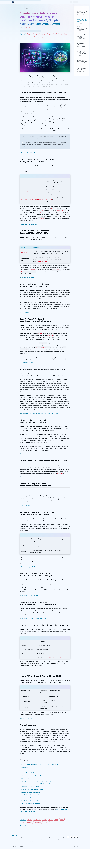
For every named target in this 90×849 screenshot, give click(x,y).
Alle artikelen (31, 837)
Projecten (49, 1)
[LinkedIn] (74, 837)
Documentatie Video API (27, 362)
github (60, 34)
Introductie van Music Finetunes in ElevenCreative (34, 618)
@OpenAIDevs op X (26, 778)
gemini (55, 34)
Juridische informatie (74, 846)
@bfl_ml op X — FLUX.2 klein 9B (29, 800)
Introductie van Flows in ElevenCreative (31, 595)
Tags (54, 1)
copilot (66, 34)
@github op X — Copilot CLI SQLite (30, 786)
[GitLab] (71, 837)
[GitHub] (68, 837)
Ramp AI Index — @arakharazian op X (31, 773)
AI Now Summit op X (26, 718)
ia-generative (31, 37)
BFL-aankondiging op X (27, 669)
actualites (39, 37)
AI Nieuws (43, 1)
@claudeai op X (25, 146)
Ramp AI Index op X (26, 312)
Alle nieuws (41, 837)
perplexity (22, 37)
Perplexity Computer (26, 505)
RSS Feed (31, 841)
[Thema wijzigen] (71, 2)
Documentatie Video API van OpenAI (31, 775)
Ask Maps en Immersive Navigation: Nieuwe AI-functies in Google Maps (40, 413)
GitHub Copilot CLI (26, 477)
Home (31, 1)
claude (29, 34)
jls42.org (14, 835)
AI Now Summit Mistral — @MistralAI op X (32, 803)
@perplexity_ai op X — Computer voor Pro (32, 789)
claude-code (37, 34)
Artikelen (36, 1)
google (49, 34)
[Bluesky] (77, 837)
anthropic (22, 34)
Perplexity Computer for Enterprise (30, 567)
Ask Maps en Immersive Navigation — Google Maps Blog (36, 781)
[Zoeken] (68, 2)
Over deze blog (61, 837)
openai (43, 34)
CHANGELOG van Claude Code (29, 224)
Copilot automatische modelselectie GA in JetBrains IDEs (36, 454)
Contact (59, 839)
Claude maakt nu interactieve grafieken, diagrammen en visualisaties (39, 153)
